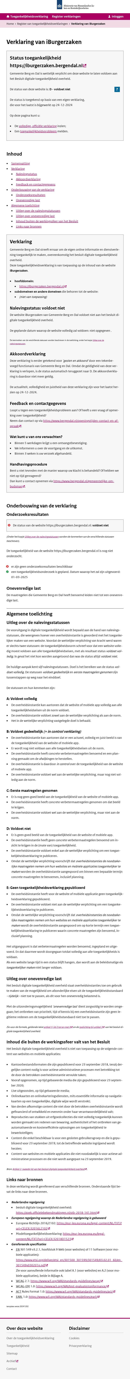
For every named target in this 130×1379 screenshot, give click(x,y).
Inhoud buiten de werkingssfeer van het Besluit (47, 221)
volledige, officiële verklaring (38, 126)
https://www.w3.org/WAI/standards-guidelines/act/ (80, 1291)
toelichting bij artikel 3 (91, 1027)
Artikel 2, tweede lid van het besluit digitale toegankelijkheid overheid (50, 1169)
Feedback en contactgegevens (35, 184)
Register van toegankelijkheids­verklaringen (42, 23)
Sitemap (12, 1353)
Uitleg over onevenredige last (35, 216)
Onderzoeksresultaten (30, 195)
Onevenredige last (28, 200)
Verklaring (18, 169)
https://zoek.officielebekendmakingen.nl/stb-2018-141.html (57, 1213)
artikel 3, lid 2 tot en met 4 (58, 1027)
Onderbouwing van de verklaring (32, 190)
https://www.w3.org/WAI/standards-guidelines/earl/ (64, 1297)
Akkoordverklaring (28, 179)
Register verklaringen (66, 16)
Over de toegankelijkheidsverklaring (30, 1338)
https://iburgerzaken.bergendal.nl (48, 66)
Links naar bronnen (29, 226)
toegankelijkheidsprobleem (38, 131)
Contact (11, 1369)
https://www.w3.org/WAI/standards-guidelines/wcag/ (67, 1281)
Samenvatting (20, 163)
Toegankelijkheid (17, 1346)
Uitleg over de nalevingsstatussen (38, 211)
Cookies (74, 1338)
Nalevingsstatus (26, 174)
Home (10, 23)
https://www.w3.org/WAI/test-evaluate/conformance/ (72, 1286)
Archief (12, 1362)
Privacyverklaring (80, 1346)
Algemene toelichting (25, 205)
